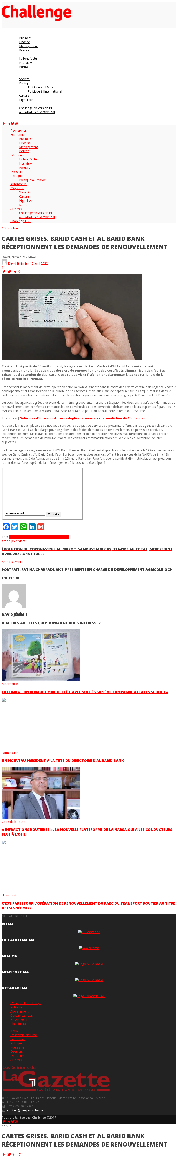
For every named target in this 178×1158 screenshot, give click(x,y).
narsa (65, 537)
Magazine (17, 1047)
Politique (16, 1043)
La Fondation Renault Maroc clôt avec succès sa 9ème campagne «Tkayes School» (85, 691)
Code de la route (13, 822)
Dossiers (16, 1051)
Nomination (10, 753)
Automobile (10, 228)
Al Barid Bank (18, 537)
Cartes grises (52, 537)
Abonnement (19, 1011)
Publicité (16, 1007)
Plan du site (18, 1024)
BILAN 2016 (18, 1020)
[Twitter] (12, 123)
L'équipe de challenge (25, 1003)
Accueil (15, 1031)
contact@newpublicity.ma (25, 1110)
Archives (16, 1060)
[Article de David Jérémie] (4, 263)
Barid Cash (35, 537)
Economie (17, 1039)
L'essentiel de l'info (23, 1035)
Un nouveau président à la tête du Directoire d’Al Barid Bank (63, 760)
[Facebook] (4, 123)
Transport (9, 895)
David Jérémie (18, 263)
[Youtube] (17, 123)
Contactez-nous (21, 1015)
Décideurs (17, 1055)
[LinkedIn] (8, 123)
